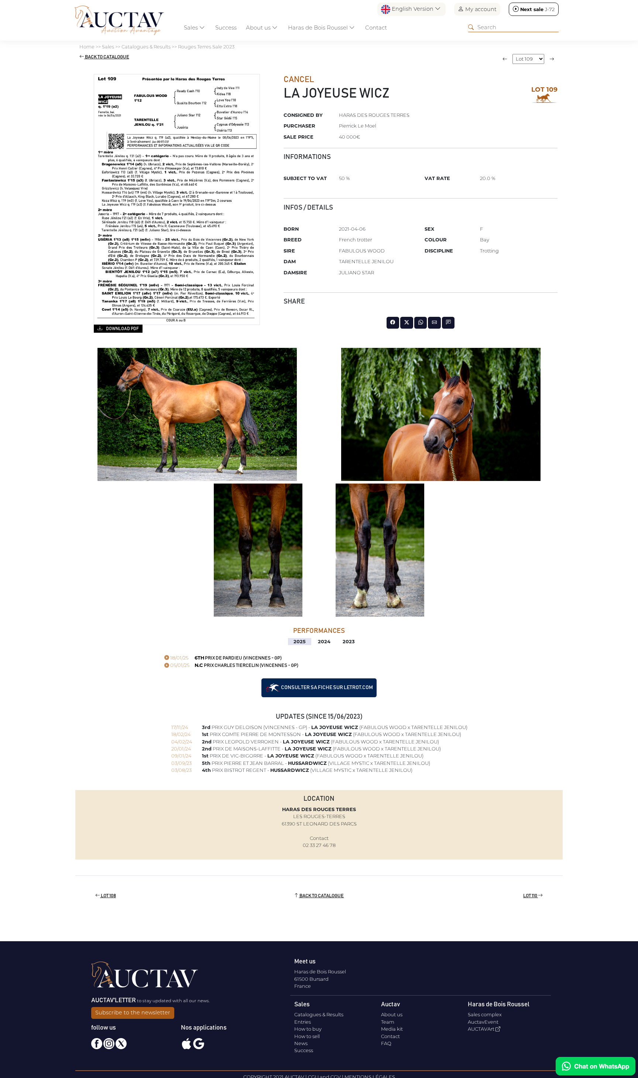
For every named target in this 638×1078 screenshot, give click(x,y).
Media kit (392, 1029)
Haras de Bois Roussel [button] (318, 27)
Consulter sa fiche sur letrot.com (326, 687)
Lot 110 (530, 896)
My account (480, 9)
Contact (376, 27)
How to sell (307, 1036)
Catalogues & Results (318, 1014)
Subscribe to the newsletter (132, 1012)
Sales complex (485, 1014)
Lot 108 (108, 896)
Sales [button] (191, 27)
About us (391, 1014)
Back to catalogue (106, 57)
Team (387, 1022)
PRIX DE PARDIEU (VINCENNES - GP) (225, 658)
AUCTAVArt (481, 1029)
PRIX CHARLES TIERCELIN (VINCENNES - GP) (233, 665)
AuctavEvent (483, 1022)
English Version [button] (412, 9)
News (301, 1043)
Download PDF (122, 328)
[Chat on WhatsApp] (595, 1066)
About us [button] (259, 27)
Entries (302, 1022)
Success (226, 27)
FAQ (386, 1043)
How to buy (308, 1029)
